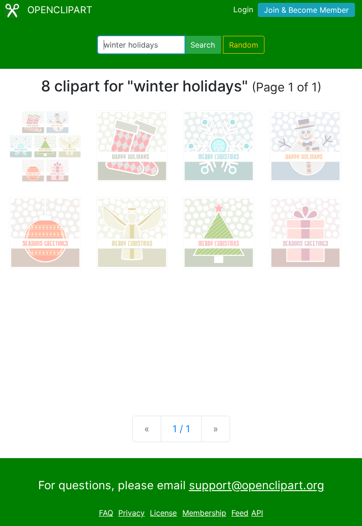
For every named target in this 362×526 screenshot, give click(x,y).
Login (243, 9)
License (163, 513)
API (257, 513)
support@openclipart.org (256, 485)
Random (243, 44)
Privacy (131, 513)
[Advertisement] (181, 335)
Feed (239, 513)
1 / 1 (181, 429)
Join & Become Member (306, 10)
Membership (204, 513)
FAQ (106, 513)
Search (202, 44)
